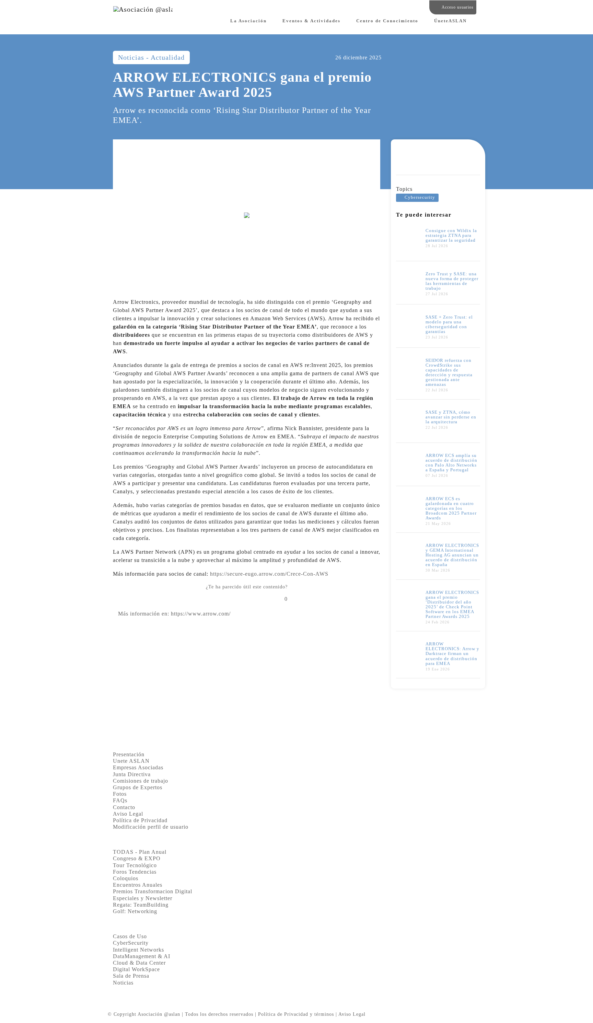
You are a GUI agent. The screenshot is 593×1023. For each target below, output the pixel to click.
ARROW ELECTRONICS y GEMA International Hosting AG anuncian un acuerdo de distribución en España (452, 555)
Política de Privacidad (140, 820)
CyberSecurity (131, 943)
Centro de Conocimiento (387, 21)
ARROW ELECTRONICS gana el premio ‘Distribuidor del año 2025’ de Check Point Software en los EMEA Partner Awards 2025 (452, 604)
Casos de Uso (130, 936)
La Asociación (248, 21)
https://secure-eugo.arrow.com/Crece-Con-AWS (269, 574)
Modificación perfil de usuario (150, 827)
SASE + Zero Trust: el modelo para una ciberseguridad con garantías (449, 324)
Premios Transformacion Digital (152, 891)
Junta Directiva (132, 774)
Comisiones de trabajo (140, 781)
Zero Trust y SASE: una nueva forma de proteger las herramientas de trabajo (452, 281)
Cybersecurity (420, 197)
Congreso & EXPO (137, 858)
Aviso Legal (128, 814)
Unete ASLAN (131, 761)
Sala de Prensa (131, 976)
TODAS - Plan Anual (139, 852)
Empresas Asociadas (138, 767)
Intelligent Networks (138, 950)
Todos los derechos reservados (219, 1014)
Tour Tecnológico (135, 865)
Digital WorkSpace (136, 969)
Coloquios (125, 878)
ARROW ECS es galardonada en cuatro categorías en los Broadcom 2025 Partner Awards (451, 508)
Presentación (128, 754)
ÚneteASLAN (450, 21)
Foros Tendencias (134, 872)
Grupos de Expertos (137, 787)
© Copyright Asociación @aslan (144, 1014)
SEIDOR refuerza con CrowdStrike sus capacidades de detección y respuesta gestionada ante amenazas (449, 372)
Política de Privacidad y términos (296, 1014)
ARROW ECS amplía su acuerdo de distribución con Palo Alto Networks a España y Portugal (451, 462)
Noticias (123, 983)
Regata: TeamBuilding (140, 905)
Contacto (124, 807)
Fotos (120, 794)
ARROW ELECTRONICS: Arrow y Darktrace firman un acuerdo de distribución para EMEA (452, 654)
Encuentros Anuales (137, 885)
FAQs (120, 800)
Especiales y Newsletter (142, 898)
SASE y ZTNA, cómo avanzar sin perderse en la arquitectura (451, 417)
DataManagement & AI (141, 956)
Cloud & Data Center (139, 963)
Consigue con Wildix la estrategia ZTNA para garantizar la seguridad (451, 235)
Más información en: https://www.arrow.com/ (174, 614)
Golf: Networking (135, 911)
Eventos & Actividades (311, 21)
